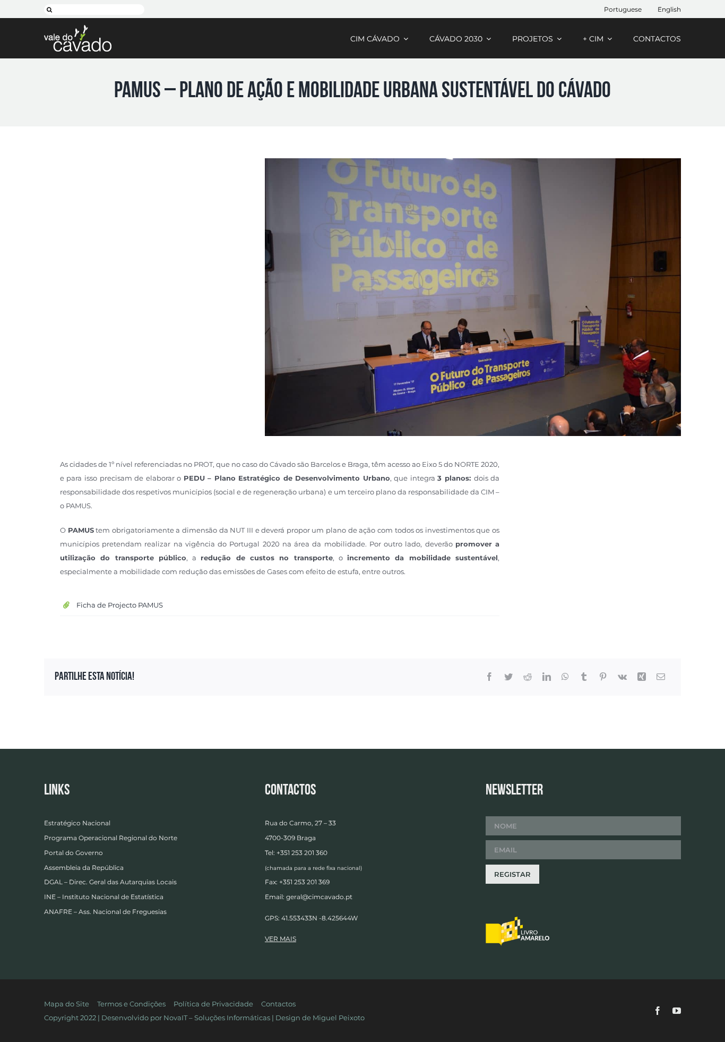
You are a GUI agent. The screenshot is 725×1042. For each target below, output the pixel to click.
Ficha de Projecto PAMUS (119, 605)
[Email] (660, 677)
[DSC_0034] (473, 161)
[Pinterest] (602, 677)
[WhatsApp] (565, 677)
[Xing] (641, 677)
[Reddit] (527, 677)
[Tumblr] (583, 677)
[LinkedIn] (546, 677)
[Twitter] (508, 677)
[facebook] (657, 1010)
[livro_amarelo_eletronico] (517, 920)
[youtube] (676, 1010)
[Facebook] (489, 677)
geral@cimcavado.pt (319, 897)
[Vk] (622, 677)
